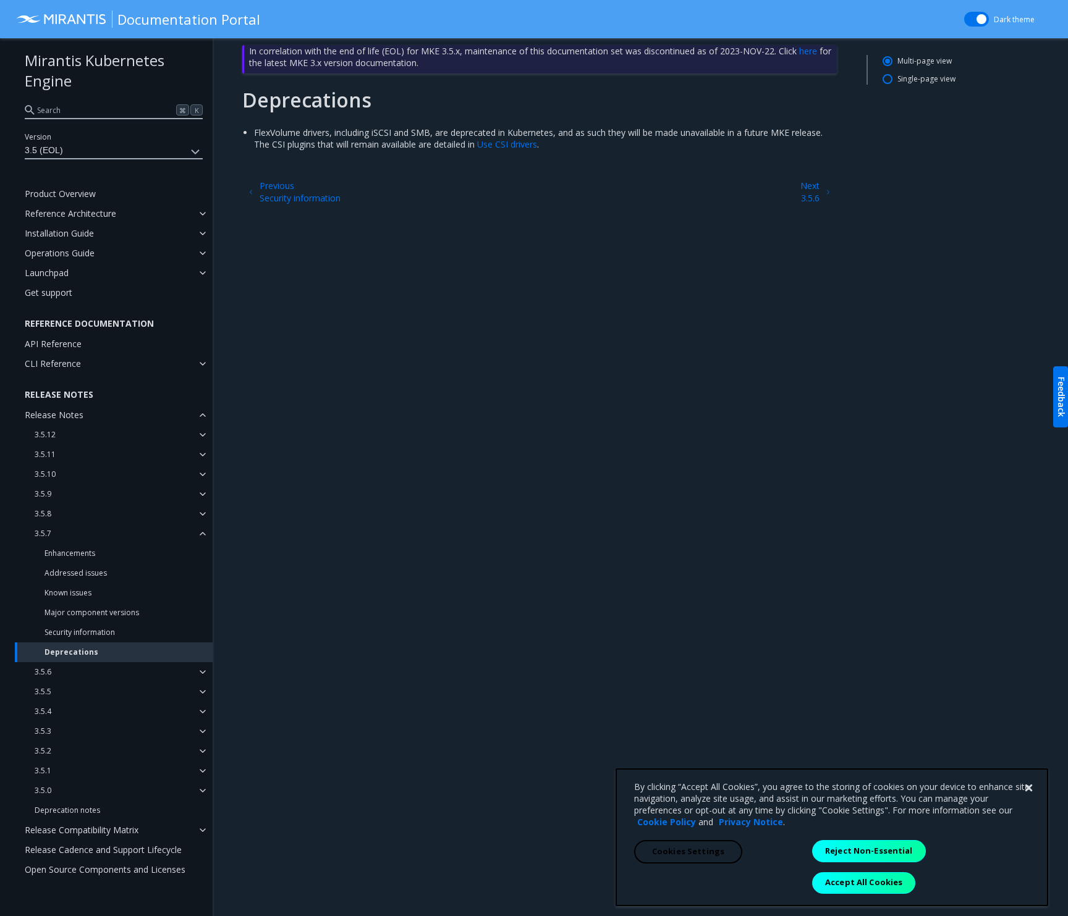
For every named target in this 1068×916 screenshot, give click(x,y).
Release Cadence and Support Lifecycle (103, 849)
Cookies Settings (688, 851)
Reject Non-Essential (869, 850)
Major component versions (91, 612)
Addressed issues (75, 573)
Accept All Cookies (863, 882)
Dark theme (1014, 19)
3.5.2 (43, 751)
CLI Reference (53, 363)
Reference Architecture (70, 213)
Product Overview (60, 194)
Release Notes (54, 415)
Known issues (67, 592)
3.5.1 (43, 770)
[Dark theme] (976, 19)
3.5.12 (45, 434)
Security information (79, 632)
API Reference (53, 344)
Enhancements (69, 553)
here (808, 51)
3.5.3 (43, 731)
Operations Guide (60, 253)
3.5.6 (43, 671)
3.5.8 (43, 513)
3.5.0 (43, 790)
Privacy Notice (751, 822)
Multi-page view (924, 61)
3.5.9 (43, 494)
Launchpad (47, 273)
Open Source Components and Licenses (105, 869)
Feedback (1061, 397)
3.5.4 (43, 711)
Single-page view (926, 79)
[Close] (1028, 788)
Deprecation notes (67, 810)
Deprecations (71, 652)
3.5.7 (43, 533)
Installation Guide (59, 233)
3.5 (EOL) (44, 150)
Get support (48, 292)
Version (38, 137)
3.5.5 (43, 691)
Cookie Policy (666, 822)
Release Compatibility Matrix (81, 830)
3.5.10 (45, 474)
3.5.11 (45, 454)
